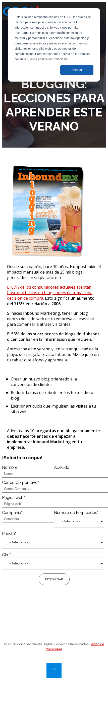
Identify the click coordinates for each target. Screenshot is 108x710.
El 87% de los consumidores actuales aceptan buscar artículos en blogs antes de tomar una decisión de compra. (49, 292)
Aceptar (77, 70)
